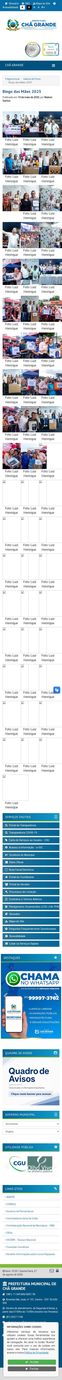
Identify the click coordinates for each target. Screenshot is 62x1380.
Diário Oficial (16, 862)
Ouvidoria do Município (22, 855)
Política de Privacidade (36, 1352)
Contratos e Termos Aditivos (25, 899)
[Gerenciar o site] (57, 1271)
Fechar (33, 1368)
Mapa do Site (42, 3)
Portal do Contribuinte (21, 877)
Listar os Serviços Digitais (24, 943)
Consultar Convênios (17, 1247)
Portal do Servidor (19, 884)
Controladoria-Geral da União (22, 1218)
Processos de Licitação (22, 891)
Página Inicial (12, 79)
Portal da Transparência (22, 825)
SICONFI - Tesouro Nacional (21, 1239)
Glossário (13, 3)
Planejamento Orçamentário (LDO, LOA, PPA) (33, 906)
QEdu (9, 1232)
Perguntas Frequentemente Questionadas (32, 928)
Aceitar (34, 1361)
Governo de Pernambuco (20, 1211)
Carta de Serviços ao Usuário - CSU (28, 840)
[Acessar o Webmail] (52, 1271)
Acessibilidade (17, 936)
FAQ (27, 3)
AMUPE (10, 1197)
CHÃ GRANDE (14, 65)
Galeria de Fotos (32, 79)
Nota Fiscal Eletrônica (21, 869)
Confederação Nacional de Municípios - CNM (30, 1225)
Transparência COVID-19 (22, 832)
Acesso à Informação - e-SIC (25, 847)
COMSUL (11, 1204)
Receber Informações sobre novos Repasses (30, 1254)
